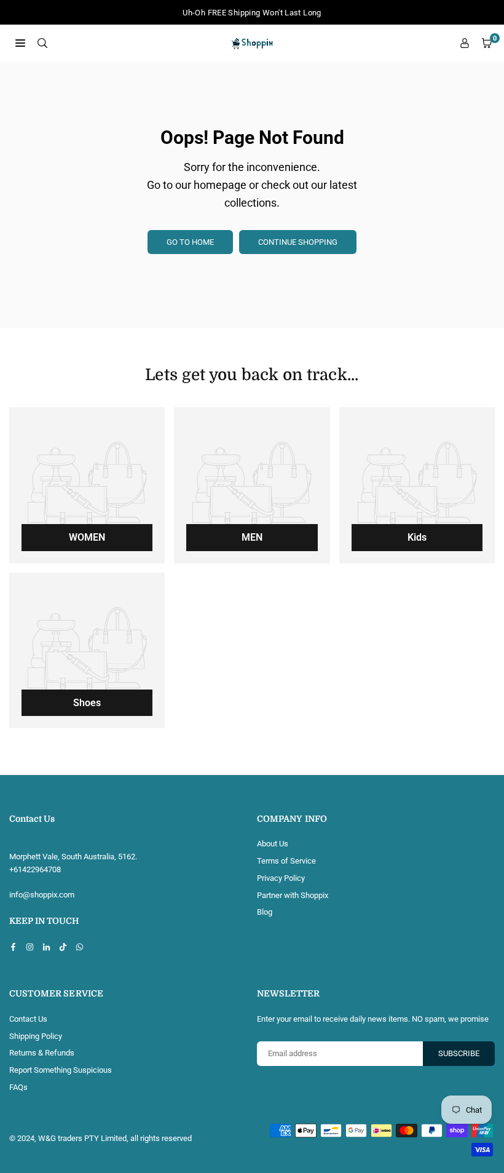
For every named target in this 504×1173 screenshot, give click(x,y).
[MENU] (20, 43)
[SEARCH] (42, 43)
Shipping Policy (35, 1036)
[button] (487, 43)
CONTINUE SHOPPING (297, 242)
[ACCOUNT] (465, 43)
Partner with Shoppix (292, 895)
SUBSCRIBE (458, 1053)
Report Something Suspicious (60, 1070)
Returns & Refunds (41, 1052)
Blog (264, 912)
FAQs (18, 1087)
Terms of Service (286, 860)
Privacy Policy (281, 878)
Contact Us (28, 1019)
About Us (272, 843)
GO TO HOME (190, 242)
